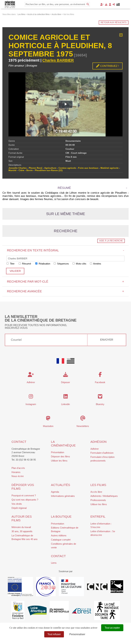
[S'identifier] (110, 4)
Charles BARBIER (58, 60)
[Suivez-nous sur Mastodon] (48, 419)
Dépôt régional (19, 508)
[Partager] (114, 4)
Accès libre (96, 491)
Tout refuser (54, 634)
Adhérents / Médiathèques (104, 496)
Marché (12, 170)
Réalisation (44, 263)
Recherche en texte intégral (65, 250)
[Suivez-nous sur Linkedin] (65, 397)
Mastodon (48, 426)
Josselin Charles (17, 168)
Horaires (16, 472)
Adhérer (94, 448)
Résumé (26, 263)
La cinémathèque (63, 443)
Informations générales (63, 496)
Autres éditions (58, 535)
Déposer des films (60, 456)
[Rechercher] (88, 4)
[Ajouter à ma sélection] (121, 35)
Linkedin (65, 404)
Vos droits (17, 503)
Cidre (21, 170)
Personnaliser (77, 634)
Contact (19, 441)
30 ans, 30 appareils (22, 531)
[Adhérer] (102, 4)
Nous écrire (18, 476)
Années (97, 263)
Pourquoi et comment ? (24, 495)
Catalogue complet (60, 539)
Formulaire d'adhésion (101, 452)
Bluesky (100, 404)
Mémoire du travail (21, 527)
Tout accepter (112, 627)
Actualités (60, 485)
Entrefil (97, 516)
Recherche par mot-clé (65, 281)
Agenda (55, 491)
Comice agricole (67, 168)
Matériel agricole (109, 168)
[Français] (60, 361)
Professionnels (98, 500)
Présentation (57, 452)
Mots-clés (80, 263)
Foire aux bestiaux (88, 168)
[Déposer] (106, 4)
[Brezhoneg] (118, 4)
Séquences (62, 263)
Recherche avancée (65, 291)
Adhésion (98, 441)
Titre (11, 263)
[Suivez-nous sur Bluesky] (100, 397)
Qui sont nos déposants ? (25, 499)
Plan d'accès (18, 468)
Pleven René (35, 168)
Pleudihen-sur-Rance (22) (49, 170)
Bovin (29, 170)
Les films (98, 485)
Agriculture (50, 168)
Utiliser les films (59, 460)
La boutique (61, 516)
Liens (54, 562)
